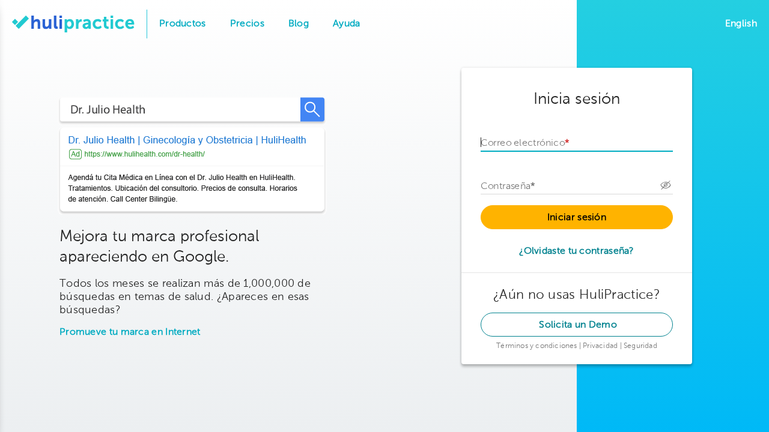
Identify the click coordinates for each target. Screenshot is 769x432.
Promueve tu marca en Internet (130, 332)
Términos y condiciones (537, 346)
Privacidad (601, 346)
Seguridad (640, 346)
